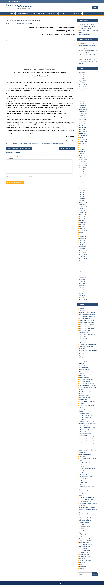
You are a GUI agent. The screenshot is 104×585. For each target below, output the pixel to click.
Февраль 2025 (83, 109)
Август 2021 (82, 190)
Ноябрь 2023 (82, 137)
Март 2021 (82, 200)
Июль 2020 (82, 216)
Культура (81, 411)
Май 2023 (81, 149)
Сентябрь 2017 (83, 285)
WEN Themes (65, 583)
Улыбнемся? (82, 535)
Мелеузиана (52, 13)
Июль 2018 (82, 265)
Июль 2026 (82, 75)
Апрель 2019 (82, 246)
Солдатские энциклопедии (86, 497)
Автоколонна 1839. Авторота (87, 312)
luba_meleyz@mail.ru (13, 1)
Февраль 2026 (83, 85)
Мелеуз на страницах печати (87, 427)
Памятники (82, 466)
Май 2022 (81, 174)
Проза (80, 480)
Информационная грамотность (88, 385)
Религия (81, 484)
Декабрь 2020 (83, 206)
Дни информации (83, 365)
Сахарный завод (83, 490)
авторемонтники (26, 143)
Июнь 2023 (82, 147)
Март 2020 (82, 224)
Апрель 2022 (82, 176)
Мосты (81, 445)
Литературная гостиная (85, 415)
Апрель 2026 (82, 81)
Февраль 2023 (83, 155)
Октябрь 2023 (83, 139)
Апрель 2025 (82, 105)
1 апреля (81, 308)
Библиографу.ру (26, 6)
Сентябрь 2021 (83, 188)
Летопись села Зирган (89, 59)
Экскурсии (82, 562)
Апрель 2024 (82, 127)
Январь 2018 (82, 277)
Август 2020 (82, 214)
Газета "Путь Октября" (85, 354)
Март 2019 (82, 248)
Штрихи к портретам (85, 560)
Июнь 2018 (82, 267)
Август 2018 (82, 263)
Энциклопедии (83, 566)
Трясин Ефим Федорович (86, 531)
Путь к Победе (83, 482)
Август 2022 (82, 168)
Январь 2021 (82, 204)
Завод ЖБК (82, 375)
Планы (81, 472)
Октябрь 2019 (83, 234)
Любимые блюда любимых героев (88, 421)
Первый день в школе (85, 28)
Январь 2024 (82, 133)
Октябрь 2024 (83, 117)
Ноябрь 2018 (82, 257)
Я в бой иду (82, 568)
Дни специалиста (83, 367)
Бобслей (81, 340)
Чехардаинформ (83, 552)
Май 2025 (81, 103)
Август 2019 (82, 238)
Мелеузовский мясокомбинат (87, 439)
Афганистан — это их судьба (87, 320)
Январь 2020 (82, 228)
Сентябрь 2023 (83, 141)
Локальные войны (84, 419)
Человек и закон (83, 548)
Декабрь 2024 (83, 113)
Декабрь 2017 (83, 279)
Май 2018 (81, 269)
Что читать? (64, 13)
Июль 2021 (82, 192)
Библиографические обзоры (87, 328)
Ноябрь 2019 (82, 232)
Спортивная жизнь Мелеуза (87, 507)
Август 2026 (82, 72)
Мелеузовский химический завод (88, 441)
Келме (81, 393)
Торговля (81, 528)
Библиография (22, 13)
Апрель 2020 (82, 222)
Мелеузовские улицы (85, 433)
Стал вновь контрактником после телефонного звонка (88, 45)
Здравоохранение (84, 377)
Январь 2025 (82, 111)
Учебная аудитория (37, 13)
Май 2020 (81, 220)
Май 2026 (81, 79)
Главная (10, 13)
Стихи (80, 515)
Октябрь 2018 (83, 259)
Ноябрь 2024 (82, 115)
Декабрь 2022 (83, 159)
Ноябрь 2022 (82, 161)
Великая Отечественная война (87, 344)
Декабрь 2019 (83, 230)
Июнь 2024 (82, 123)
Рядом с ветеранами (66, 149)
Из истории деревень (85, 381)
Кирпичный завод (84, 395)
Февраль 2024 (83, 131)
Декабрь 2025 (83, 89)
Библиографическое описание (87, 334)
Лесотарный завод (84, 413)
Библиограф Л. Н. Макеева (86, 324)
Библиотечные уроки (85, 338)
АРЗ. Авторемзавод (13, 143)
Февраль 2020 (83, 226)
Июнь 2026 (82, 77)
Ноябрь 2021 (82, 184)
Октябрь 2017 (83, 283)
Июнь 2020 (82, 218)
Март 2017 (82, 297)
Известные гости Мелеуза (86, 383)
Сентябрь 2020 (83, 212)
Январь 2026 (82, 87)
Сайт (53, 176)
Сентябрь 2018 (83, 261)
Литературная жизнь (85, 417)
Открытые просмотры (85, 462)
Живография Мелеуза (85, 369)
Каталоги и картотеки (85, 391)
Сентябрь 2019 (83, 236)
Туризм (81, 533)
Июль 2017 (82, 289)
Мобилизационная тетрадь (86, 443)
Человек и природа (84, 550)
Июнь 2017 (82, 291)
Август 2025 (82, 97)
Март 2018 (82, 273)
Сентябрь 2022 (83, 166)
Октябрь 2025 (83, 93)
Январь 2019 (82, 253)
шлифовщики (61, 143)
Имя (7, 176)
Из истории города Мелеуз (86, 379)
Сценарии (81, 524)
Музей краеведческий (85, 454)
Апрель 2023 (82, 151)
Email (31, 176)
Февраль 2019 (83, 251)
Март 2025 (82, 107)
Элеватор (81, 564)
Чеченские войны (84, 554)
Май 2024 (81, 125)
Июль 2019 (82, 240)
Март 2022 (82, 178)
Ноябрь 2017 (82, 281)
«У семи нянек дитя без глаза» (87, 26)
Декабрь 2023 (83, 135)
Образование (83, 456)
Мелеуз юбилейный (84, 429)
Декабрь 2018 (83, 255)
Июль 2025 (82, 99)
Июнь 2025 (82, 101)
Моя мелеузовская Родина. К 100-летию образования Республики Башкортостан (88, 450)
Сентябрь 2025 (83, 95)
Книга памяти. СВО (84, 397)
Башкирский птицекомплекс (86, 322)
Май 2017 (81, 293)
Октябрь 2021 (83, 186)
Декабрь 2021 (83, 182)
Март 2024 (82, 129)
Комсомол (82, 403)
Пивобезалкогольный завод (87, 468)
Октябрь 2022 (83, 164)
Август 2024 (82, 119)
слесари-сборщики (52, 143)
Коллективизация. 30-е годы (87, 401)
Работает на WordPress (41, 583)
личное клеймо (42, 143)
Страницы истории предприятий (88, 517)
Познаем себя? (83, 474)
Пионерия (81, 470)
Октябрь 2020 (83, 210)
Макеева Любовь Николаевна (24, 23)
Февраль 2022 (83, 180)
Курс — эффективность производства (19, 149)
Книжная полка (83, 399)
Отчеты (81, 464)
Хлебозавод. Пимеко (85, 546)
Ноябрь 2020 (82, 208)
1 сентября (82, 310)
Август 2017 (82, 287)
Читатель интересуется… (86, 556)
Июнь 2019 (82, 242)
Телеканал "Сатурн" (84, 526)
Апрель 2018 (82, 271)
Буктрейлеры (82, 342)
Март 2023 (82, 153)
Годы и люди (82, 356)
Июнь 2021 (82, 194)
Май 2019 (81, 244)
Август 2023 (82, 143)
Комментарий (10, 158)
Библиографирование (85, 326)
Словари (81, 492)
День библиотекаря (84, 358)
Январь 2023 (82, 157)
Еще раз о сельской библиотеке (88, 24)
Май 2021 (81, 196)
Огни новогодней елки (85, 34)
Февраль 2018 (83, 275)
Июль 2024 (82, 121)
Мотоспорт (82, 447)
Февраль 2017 (83, 299)
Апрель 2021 (82, 198)
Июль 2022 (82, 170)
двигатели (35, 143)
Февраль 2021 (83, 202)
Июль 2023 (82, 145)
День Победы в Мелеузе (86, 360)
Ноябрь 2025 (82, 91)
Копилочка (76, 13)
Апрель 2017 (82, 295)
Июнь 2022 (82, 172)
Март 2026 (82, 83)
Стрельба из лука (84, 522)
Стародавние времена (85, 513)
